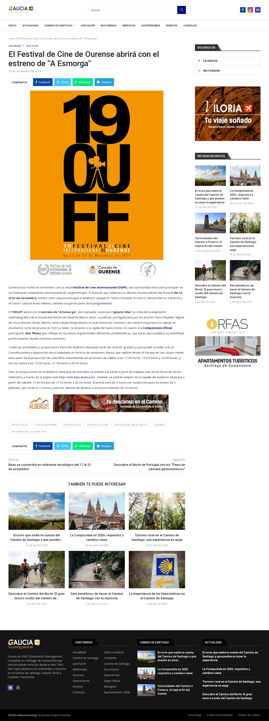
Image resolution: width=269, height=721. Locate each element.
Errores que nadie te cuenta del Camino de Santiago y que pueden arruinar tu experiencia (209, 196)
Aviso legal (194, 715)
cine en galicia (19, 424)
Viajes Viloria (112, 680)
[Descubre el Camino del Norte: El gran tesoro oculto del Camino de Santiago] (36, 569)
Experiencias (112, 675)
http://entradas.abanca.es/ (77, 377)
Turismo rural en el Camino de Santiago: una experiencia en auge (243, 244)
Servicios (128, 25)
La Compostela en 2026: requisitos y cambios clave (241, 194)
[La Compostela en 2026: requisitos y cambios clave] (97, 511)
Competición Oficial (157, 328)
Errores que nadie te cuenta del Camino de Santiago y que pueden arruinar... (177, 656)
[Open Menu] (258, 10)
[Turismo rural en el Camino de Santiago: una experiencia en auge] (157, 511)
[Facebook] (243, 10)
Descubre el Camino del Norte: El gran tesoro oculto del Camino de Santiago (210, 291)
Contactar (110, 658)
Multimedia (108, 25)
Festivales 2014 (72, 424)
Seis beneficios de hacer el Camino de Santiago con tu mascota (242, 291)
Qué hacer (88, 25)
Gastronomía (150, 25)
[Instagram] (250, 10)
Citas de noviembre (46, 424)
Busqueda (181, 10)
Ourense (159, 424)
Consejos (190, 25)
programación (102, 303)
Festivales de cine (97, 424)
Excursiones (111, 669)
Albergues (110, 686)
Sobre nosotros (114, 652)
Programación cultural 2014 (28, 431)
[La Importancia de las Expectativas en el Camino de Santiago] (157, 569)
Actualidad (30, 25)
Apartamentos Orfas (117, 692)
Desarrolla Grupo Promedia (53, 715)
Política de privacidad (220, 715)
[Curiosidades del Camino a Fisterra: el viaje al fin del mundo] (210, 223)
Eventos (171, 25)
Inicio (12, 25)
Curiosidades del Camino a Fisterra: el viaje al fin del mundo (208, 242)
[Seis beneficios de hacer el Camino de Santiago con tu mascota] (97, 569)
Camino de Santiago (58, 25)
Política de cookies (249, 715)
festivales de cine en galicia (131, 424)
